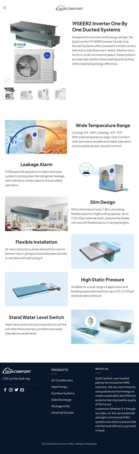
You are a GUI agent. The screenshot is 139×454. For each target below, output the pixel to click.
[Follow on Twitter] (16, 390)
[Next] (61, 52)
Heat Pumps (59, 387)
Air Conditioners (62, 380)
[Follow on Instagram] (11, 390)
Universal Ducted (62, 412)
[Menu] (5, 7)
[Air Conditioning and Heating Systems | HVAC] (69, 8)
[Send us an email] (22, 390)
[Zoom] (7, 80)
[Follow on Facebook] (5, 390)
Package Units (60, 406)
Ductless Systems (63, 393)
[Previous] (8, 52)
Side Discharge (61, 399)
